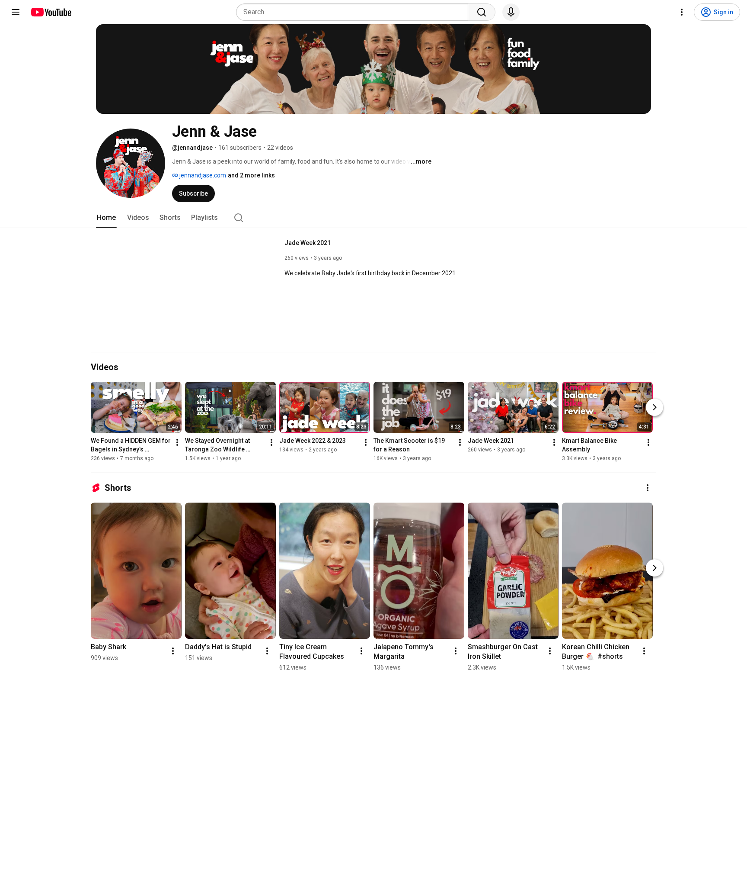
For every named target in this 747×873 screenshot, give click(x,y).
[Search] (481, 12)
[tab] (106, 217)
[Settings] (682, 12)
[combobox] (354, 12)
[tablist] (373, 217)
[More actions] (177, 442)
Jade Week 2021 (307, 242)
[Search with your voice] (511, 12)
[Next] (654, 407)
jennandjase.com (202, 175)
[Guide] (15, 12)
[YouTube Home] (50, 12)
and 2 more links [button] (251, 175)
